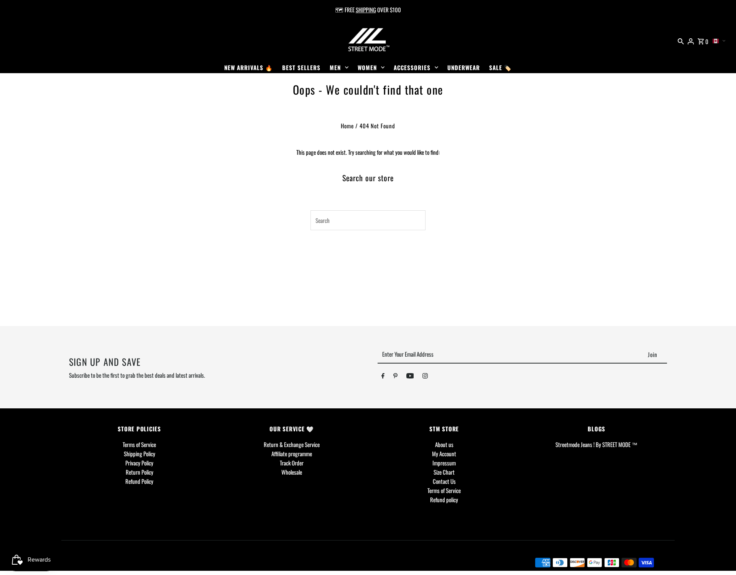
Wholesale (291, 472)
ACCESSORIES (412, 67)
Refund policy (444, 499)
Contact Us (444, 481)
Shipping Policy (139, 453)
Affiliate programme (291, 453)
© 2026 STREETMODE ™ (95, 562)
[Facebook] (382, 377)
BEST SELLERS (301, 67)
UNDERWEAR (463, 67)
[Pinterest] (395, 377)
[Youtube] (410, 377)
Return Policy (139, 472)
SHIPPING (366, 9)
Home (347, 125)
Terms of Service (139, 444)
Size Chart (444, 472)
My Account (444, 453)
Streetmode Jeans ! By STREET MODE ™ (596, 444)
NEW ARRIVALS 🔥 (248, 67)
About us (444, 444)
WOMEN (367, 67)
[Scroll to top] (719, 555)
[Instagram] (425, 377)
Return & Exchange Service (292, 444)
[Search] (681, 40)
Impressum (444, 463)
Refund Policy (139, 481)
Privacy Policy (139, 463)
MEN (335, 67)
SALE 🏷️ (500, 67)
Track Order (292, 463)
